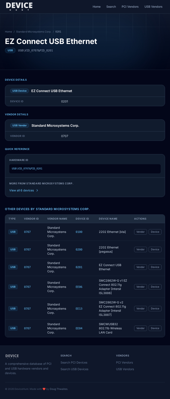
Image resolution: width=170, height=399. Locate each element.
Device (155, 231)
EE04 (79, 328)
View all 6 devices (21, 190)
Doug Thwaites (58, 388)
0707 (27, 232)
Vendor (140, 231)
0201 (79, 267)
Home (97, 6)
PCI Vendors (130, 6)
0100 (79, 232)
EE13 (79, 308)
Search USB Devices (74, 369)
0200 (79, 249)
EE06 (79, 286)
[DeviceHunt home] (19, 7)
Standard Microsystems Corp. (33, 31)
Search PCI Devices (74, 362)
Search (111, 6)
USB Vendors (153, 6)
